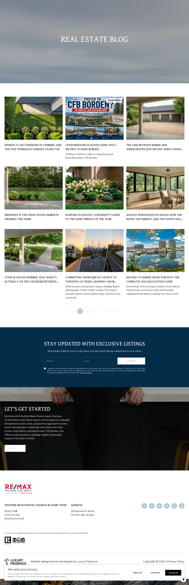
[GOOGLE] (181, 506)
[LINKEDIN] (159, 506)
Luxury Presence (87, 561)
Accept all (173, 573)
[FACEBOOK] (144, 506)
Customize (155, 573)
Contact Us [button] (15, 448)
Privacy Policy (86, 373)
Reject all (137, 573)
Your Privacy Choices (94, 582)
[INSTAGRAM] (152, 506)
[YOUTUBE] (166, 506)
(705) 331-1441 (12, 515)
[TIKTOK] (174, 506)
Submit (131, 361)
